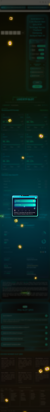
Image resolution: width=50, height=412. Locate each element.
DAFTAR (18, 204)
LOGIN (18, 200)
